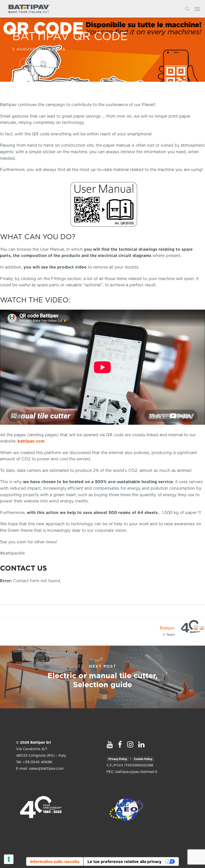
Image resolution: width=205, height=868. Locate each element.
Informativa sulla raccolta (54, 861)
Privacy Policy (117, 759)
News (59, 49)
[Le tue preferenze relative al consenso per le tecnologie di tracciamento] (9, 859)
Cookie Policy (143, 759)
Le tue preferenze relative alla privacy (125, 861)
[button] (199, 8)
